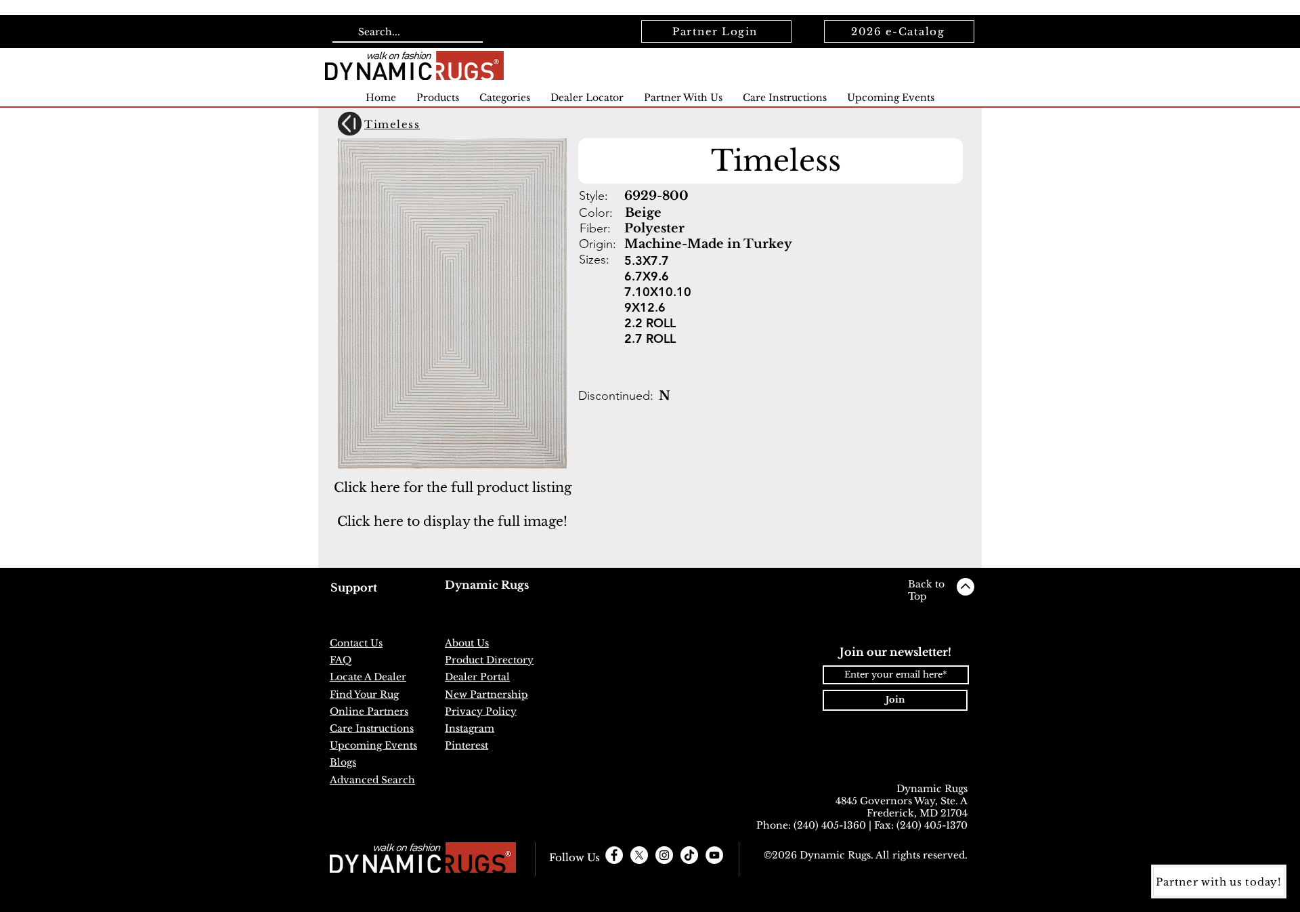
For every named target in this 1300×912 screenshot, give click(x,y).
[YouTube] (714, 855)
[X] (639, 855)
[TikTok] (689, 855)
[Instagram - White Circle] (664, 855)
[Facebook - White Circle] (614, 855)
